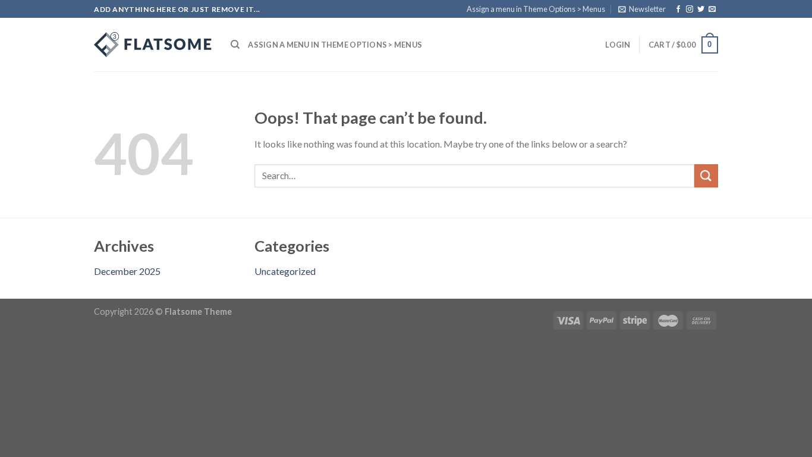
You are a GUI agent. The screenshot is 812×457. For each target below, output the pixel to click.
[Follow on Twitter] (700, 9)
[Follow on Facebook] (678, 9)
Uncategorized (285, 271)
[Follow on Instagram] (689, 9)
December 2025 (127, 271)
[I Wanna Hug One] (153, 44)
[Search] (235, 44)
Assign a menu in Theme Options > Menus (536, 9)
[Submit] (706, 175)
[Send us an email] (712, 9)
